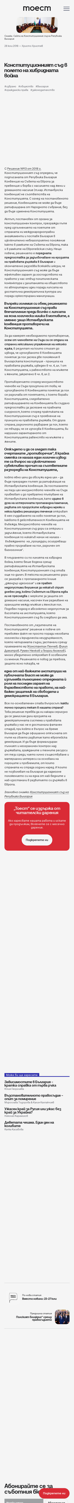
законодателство (43, 90)
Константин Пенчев (43, 646)
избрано (11, 86)
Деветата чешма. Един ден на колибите (29, 1124)
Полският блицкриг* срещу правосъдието (34, 1318)
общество (26, 86)
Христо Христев (32, 46)
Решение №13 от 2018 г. (24, 168)
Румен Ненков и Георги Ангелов (42, 650)
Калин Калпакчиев (43, 1102)
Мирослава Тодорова (17, 1102)
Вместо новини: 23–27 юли (39, 1298)
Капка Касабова (13, 1129)
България (43, 86)
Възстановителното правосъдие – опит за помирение (33, 1097)
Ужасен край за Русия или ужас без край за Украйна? (32, 1110)
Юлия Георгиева (14, 1089)
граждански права (17, 90)
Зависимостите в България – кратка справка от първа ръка (30, 1083)
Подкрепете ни (37, 840)
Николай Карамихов (16, 1116)
